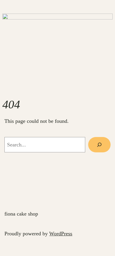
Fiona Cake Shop (21, 214)
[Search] (99, 144)
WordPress (60, 234)
